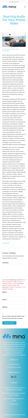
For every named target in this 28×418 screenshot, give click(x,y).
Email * (4, 299)
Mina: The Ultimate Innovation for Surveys (14, 400)
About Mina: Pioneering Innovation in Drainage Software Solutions (14, 389)
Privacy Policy (14, 404)
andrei (8, 49)
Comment (5, 263)
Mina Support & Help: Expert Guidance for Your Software (14, 394)
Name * (4, 292)
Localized (7, 243)
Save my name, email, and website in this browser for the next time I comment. (13, 317)
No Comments (5, 51)
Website (4, 307)
